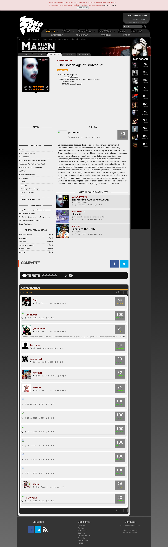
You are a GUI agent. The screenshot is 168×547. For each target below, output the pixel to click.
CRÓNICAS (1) (83, 55)
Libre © (76, 214)
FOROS (126, 35)
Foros (80, 543)
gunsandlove (39, 329)
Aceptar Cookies (83, 8)
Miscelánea (83, 540)
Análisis (81, 528)
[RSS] (44, 529)
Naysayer (37, 373)
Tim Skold (96, 79)
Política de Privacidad (130, 530)
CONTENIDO (57, 35)
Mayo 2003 (74, 75)
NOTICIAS (39, 55)
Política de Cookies (130, 533)
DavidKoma (31, 315)
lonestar (37, 387)
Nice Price (22, 242)
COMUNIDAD (82, 35)
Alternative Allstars (25, 234)
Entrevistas (82, 530)
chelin (36, 484)
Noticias (81, 525)
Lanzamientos (84, 535)
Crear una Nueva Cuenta (137, 22)
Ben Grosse (87, 79)
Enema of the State (84, 229)
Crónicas (82, 533)
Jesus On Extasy (24, 249)
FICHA (25, 55)
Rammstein (23, 252)
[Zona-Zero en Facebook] (31, 529)
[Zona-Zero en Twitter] (38, 529)
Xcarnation (23, 238)
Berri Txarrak (78, 212)
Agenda (81, 538)
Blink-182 (76, 226)
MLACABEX (31, 498)
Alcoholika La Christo (26, 245)
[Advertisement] (83, 21)
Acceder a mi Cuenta (137, 19)
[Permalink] (69, 137)
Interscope (74, 77)
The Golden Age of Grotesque (90, 199)
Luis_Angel (35, 345)
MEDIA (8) (69, 55)
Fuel (35, 300)
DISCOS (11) (54, 55)
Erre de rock (36, 359)
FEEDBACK (106, 35)
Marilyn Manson (76, 79)
